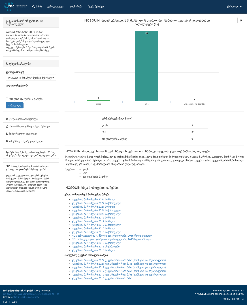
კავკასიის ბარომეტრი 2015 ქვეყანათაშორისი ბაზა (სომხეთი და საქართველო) (119, 274)
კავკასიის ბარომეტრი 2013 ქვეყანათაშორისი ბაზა (102, 278)
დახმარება (76, 6)
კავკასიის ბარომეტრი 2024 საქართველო (96, 203)
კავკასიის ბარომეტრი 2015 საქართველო (96, 232)
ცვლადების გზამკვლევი (23, 119)
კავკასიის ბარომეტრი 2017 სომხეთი (93, 221)
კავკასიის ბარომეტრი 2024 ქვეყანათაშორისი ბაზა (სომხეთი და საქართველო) (119, 260)
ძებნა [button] (39, 6)
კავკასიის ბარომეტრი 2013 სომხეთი (93, 250)
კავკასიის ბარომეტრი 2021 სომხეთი (93, 206)
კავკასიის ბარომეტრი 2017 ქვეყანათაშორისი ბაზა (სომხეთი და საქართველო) (119, 271)
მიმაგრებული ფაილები (23, 133)
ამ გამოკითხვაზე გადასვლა (25, 141)
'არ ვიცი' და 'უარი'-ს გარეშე (25, 98)
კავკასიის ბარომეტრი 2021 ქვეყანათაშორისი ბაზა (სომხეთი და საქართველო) (119, 263)
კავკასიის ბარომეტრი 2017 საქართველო (96, 224)
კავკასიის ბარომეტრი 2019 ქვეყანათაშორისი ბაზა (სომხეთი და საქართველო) (119, 267)
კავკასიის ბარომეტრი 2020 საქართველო (96, 214)
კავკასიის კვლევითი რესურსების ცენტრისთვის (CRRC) (31, 293)
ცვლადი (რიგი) (15, 72)
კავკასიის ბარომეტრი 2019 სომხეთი (93, 217)
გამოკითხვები (55, 6)
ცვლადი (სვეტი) (15, 85)
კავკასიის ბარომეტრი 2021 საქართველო (96, 210)
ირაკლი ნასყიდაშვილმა (25, 296)
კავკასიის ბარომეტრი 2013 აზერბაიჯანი (96, 246)
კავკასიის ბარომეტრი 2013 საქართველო (96, 243)
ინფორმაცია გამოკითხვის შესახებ (29, 126)
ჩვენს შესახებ (96, 6)
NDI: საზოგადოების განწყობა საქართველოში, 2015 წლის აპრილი (111, 239)
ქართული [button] (233, 6)
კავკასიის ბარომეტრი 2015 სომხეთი (93, 228)
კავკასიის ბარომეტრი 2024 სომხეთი (93, 199)
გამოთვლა (14, 105)
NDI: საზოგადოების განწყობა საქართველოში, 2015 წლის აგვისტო (112, 235)
